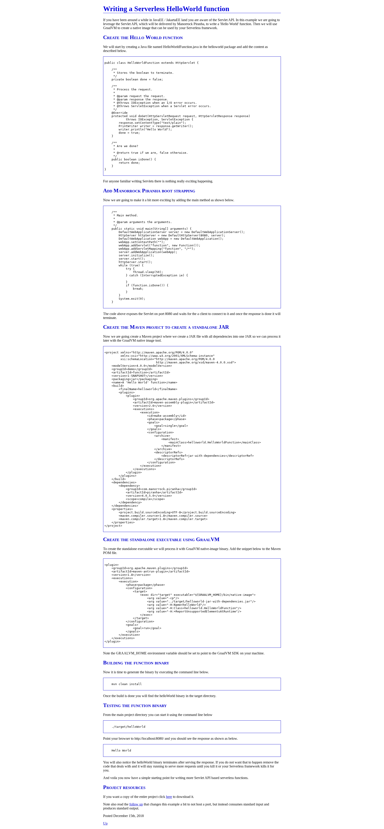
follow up (136, 804)
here (169, 797)
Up (105, 823)
